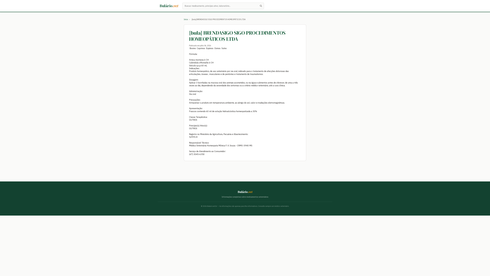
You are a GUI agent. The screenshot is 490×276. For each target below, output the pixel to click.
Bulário (169, 5)
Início (186, 19)
